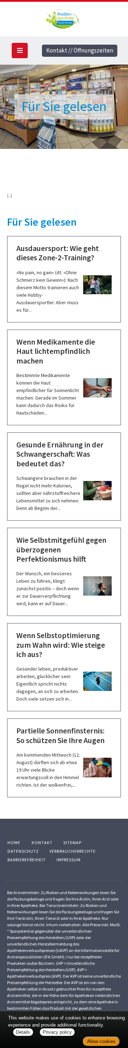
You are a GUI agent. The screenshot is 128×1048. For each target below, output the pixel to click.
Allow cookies (101, 1041)
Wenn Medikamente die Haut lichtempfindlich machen (55, 351)
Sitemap (72, 842)
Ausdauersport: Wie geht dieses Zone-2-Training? (57, 252)
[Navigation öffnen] (20, 50)
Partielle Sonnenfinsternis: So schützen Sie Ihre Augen (60, 735)
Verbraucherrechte (72, 851)
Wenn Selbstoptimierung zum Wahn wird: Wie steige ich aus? (60, 644)
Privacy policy (57, 1032)
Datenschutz (23, 851)
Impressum (69, 859)
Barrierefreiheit (26, 859)
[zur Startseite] (64, 18)
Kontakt (42, 842)
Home (13, 842)
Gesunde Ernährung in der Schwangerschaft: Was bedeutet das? (59, 454)
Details (23, 1032)
